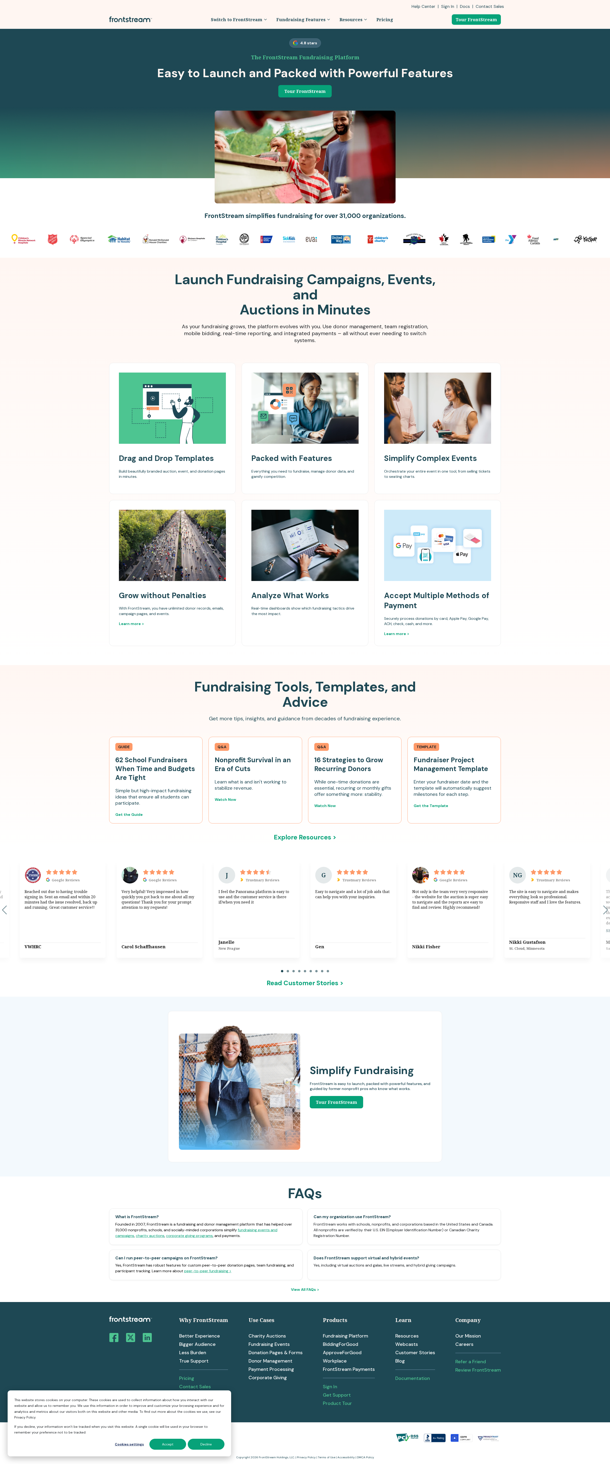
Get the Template (431, 805)
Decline (206, 1444)
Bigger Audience (197, 1344)
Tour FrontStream (476, 19)
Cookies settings (129, 1444)
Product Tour (337, 1403)
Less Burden (192, 1352)
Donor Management (270, 1361)
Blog (400, 1361)
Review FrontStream (478, 1370)
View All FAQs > (305, 1289)
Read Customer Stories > (305, 983)
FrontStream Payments (349, 1369)
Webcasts (406, 1344)
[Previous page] (4, 910)
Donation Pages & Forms (276, 1352)
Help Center (423, 6)
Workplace (335, 1361)
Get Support (337, 1395)
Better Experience (199, 1336)
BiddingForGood (340, 1344)
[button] (239, 19)
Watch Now (225, 799)
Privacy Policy (306, 1457)
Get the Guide (129, 814)
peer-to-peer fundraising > (207, 1270)
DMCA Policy (365, 1457)
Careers (464, 1344)
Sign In (447, 6)
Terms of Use (326, 1457)
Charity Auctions (267, 1336)
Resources (407, 1336)
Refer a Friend (470, 1361)
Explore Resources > (305, 837)
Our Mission (468, 1336)
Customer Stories (415, 1352)
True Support (193, 1361)
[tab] (282, 971)
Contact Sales (195, 1386)
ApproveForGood (342, 1352)
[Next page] (605, 910)
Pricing (186, 1378)
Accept (167, 1444)
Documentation (412, 1378)
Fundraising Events (269, 1344)
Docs (465, 6)
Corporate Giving (268, 1377)
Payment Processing (271, 1369)
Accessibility (346, 1457)
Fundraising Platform (345, 1336)
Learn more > (131, 623)
